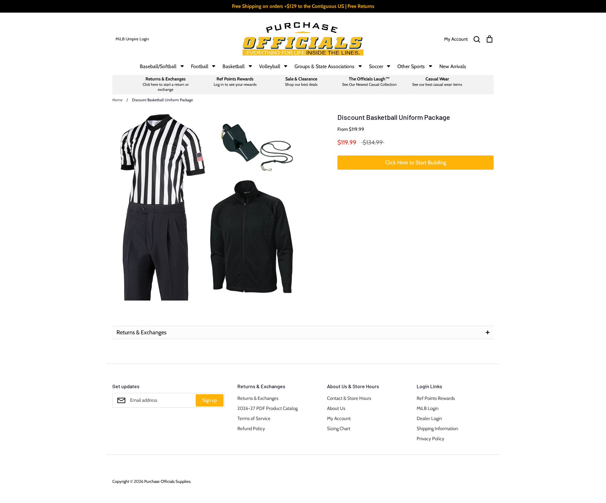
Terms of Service (253, 418)
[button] (303, 332)
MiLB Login (427, 408)
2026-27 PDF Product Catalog (267, 408)
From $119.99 (350, 129)
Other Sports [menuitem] (411, 66)
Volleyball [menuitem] (269, 66)
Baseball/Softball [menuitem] (158, 66)
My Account (339, 418)
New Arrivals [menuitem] (452, 66)
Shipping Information (437, 428)
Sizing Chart (338, 428)
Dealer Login (429, 418)
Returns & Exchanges (257, 398)
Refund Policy (251, 428)
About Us (336, 408)
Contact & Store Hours (349, 398)
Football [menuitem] (199, 66)
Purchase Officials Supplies (167, 481)
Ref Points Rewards (436, 398)
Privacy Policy (430, 439)
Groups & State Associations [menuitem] (324, 66)
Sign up (209, 400)
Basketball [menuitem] (234, 66)
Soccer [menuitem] (376, 66)
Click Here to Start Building (415, 162)
